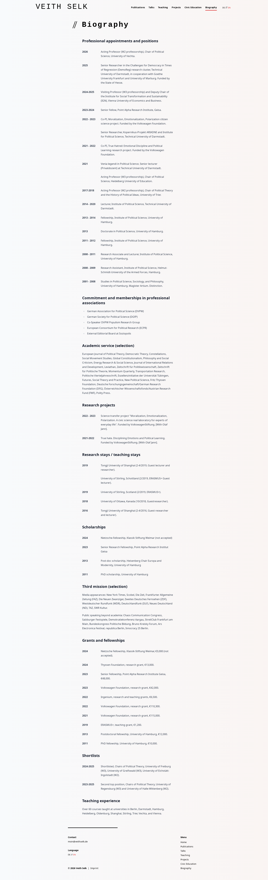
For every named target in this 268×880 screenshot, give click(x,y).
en (229, 7)
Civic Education (193, 7)
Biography (211, 7)
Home (184, 842)
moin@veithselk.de (78, 841)
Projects (176, 7)
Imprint (94, 868)
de (223, 7)
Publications (138, 7)
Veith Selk (62, 7)
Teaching (163, 7)
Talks (151, 7)
